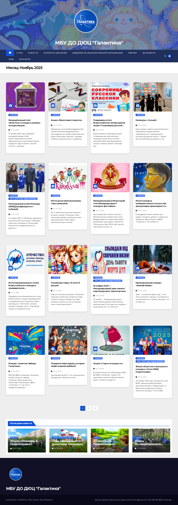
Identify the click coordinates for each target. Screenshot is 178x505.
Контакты (24, 59)
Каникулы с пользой (146, 120)
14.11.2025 (142, 291)
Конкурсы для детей (55, 53)
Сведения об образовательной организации (97, 53)
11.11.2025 (57, 371)
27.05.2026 (100, 448)
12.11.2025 (15, 371)
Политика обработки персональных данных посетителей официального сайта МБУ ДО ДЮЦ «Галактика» (133, 500)
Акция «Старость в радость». (108, 363)
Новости (33, 53)
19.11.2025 (15, 292)
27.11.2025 (15, 130)
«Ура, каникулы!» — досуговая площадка (67, 442)
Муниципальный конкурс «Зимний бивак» (149, 284)
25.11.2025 (57, 125)
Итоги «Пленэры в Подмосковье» (24, 442)
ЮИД (11, 59)
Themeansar (48, 500)
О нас (20, 53)
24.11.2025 (15, 214)
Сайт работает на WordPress (16, 500)
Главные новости (59, 437)
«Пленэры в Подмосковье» (104, 442)
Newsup (36, 500)
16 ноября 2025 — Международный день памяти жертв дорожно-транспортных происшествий (109, 288)
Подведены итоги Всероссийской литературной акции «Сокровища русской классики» (109, 123)
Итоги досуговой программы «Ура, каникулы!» (66, 202)
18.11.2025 (100, 295)
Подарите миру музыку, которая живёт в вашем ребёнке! (67, 364)
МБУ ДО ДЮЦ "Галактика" (89, 43)
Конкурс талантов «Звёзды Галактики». (22, 364)
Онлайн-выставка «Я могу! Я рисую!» (65, 284)
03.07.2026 (17, 448)
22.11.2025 (57, 208)
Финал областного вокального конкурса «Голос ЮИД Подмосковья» (152, 369)
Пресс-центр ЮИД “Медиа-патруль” (23, 198)
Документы (149, 53)
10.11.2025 (142, 377)
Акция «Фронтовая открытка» (66, 120)
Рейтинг (132, 53)
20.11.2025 (100, 210)
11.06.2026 (58, 448)
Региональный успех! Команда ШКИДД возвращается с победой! (24, 206)
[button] (165, 56)
